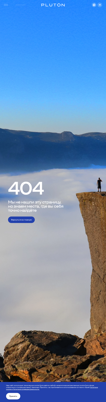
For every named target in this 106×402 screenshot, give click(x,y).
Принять (13, 396)
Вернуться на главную (21, 219)
